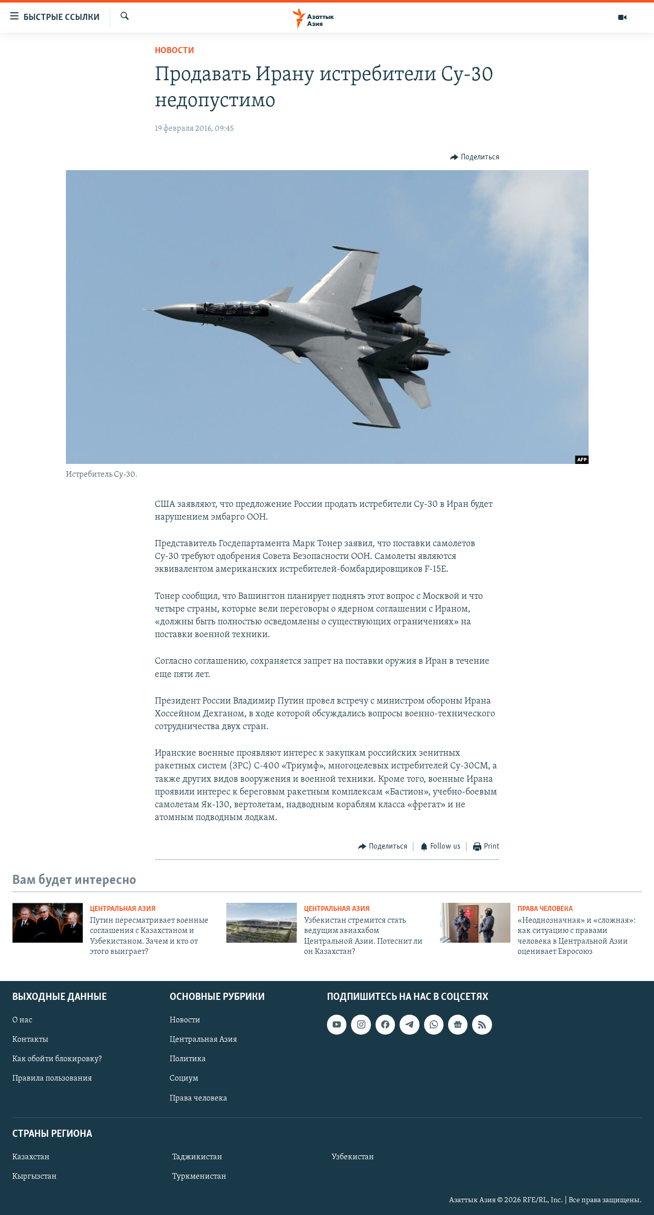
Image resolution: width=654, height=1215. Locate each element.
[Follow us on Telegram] (409, 1024)
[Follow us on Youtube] (336, 1024)
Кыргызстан (34, 1177)
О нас (22, 1020)
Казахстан (31, 1157)
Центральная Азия (123, 909)
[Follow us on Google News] (458, 1024)
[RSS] (482, 1024)
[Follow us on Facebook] (385, 1024)
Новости (174, 51)
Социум (184, 1078)
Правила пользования (52, 1078)
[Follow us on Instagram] (360, 1024)
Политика (188, 1059)
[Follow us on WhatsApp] (433, 1024)
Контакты (30, 1040)
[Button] (474, 157)
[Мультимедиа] (622, 17)
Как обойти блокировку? (57, 1059)
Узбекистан (353, 1157)
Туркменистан (199, 1177)
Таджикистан (197, 1157)
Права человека (545, 909)
